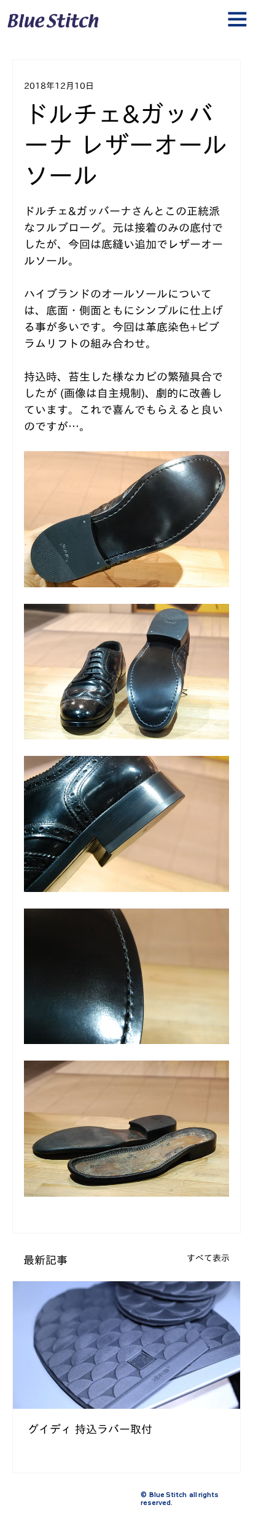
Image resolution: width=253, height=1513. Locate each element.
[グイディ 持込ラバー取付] (126, 1345)
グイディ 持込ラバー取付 (90, 1429)
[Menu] (126, 23)
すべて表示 (208, 1258)
